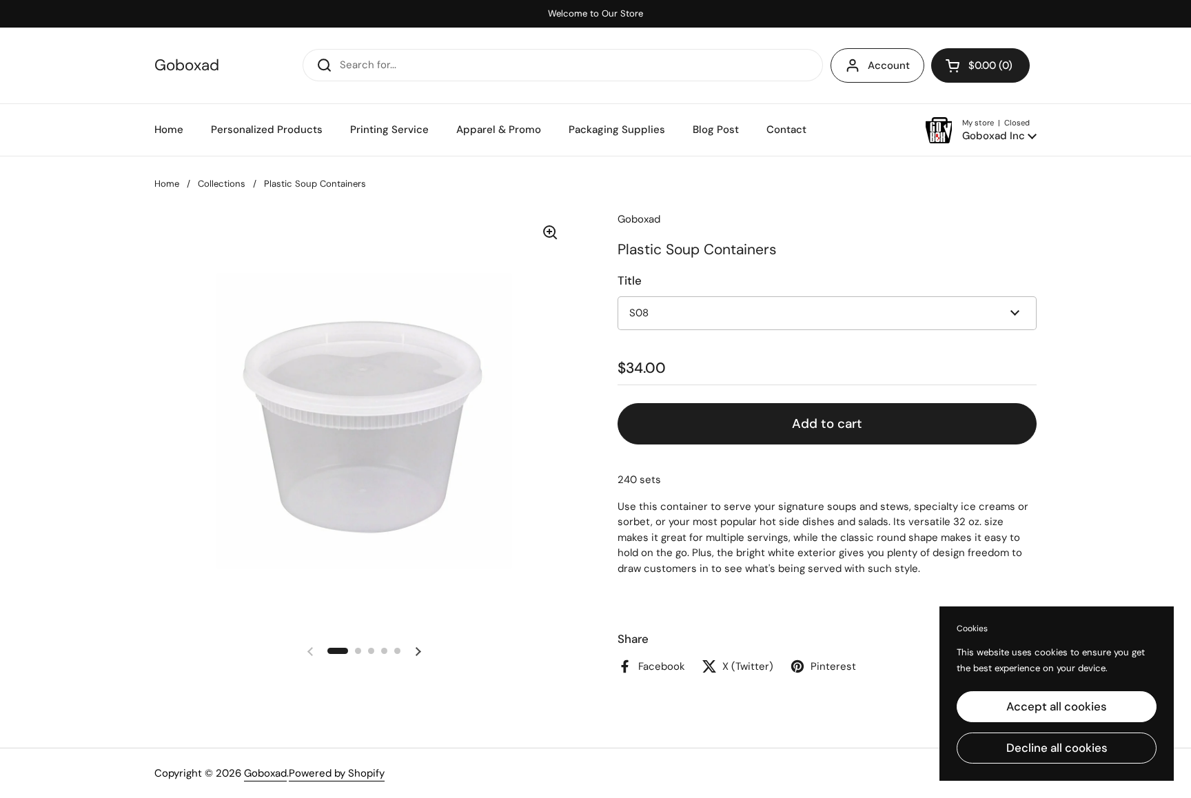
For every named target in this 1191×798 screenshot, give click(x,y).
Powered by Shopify (337, 773)
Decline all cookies (1057, 747)
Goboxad (186, 66)
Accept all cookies (1056, 706)
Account (889, 65)
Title (630, 280)
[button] (980, 65)
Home (166, 184)
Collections (221, 184)
